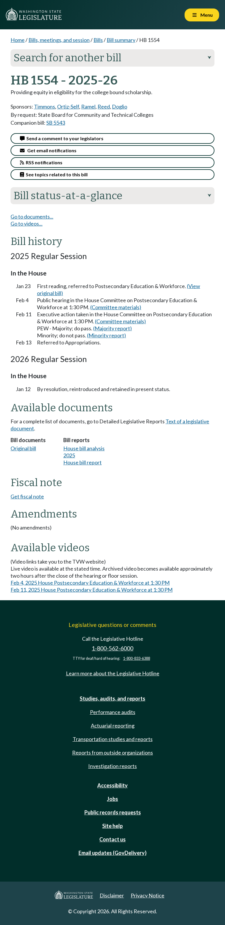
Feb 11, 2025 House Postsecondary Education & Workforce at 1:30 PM (92, 589)
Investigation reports (112, 766)
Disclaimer (112, 895)
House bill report (82, 462)
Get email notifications (50, 150)
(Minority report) (106, 335)
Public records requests (112, 812)
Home (18, 40)
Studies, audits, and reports (112, 698)
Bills (98, 40)
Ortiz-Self (68, 106)
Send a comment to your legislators (64, 138)
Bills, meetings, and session (59, 40)
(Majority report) (112, 328)
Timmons (44, 106)
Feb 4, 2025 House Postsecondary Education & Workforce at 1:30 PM (90, 582)
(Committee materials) (115, 307)
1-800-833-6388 (136, 658)
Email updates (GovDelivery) (112, 853)
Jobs (112, 799)
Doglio (119, 106)
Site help (112, 826)
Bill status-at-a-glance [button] (112, 196)
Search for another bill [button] (112, 58)
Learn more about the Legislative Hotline (112, 673)
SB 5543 (55, 122)
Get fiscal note (27, 496)
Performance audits (112, 712)
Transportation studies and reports (113, 739)
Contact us (112, 839)
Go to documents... (32, 216)
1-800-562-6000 (112, 648)
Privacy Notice (147, 895)
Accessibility (112, 785)
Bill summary (121, 40)
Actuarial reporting (112, 725)
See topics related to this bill (56, 174)
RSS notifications (43, 162)
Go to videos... (26, 223)
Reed (104, 106)
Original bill (23, 448)
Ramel (88, 106)
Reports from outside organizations (112, 752)
